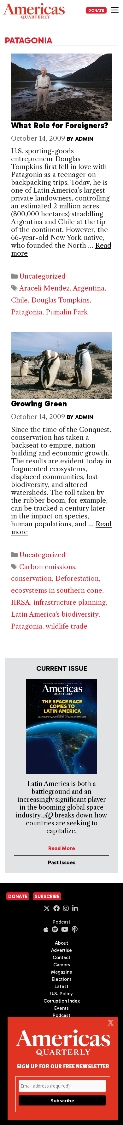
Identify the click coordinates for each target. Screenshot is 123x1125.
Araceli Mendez (44, 288)
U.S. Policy (61, 994)
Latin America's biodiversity (54, 614)
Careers (61, 965)
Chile (19, 300)
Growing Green (39, 404)
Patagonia (26, 312)
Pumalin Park (67, 312)
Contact (61, 957)
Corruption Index (62, 1001)
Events (61, 1008)
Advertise (61, 950)
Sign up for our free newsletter (62, 1066)
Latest (61, 986)
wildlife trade (66, 626)
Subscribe (47, 896)
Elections (62, 979)
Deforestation (77, 578)
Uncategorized (42, 276)
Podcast (61, 922)
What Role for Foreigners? (59, 125)
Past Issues (61, 862)
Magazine (61, 972)
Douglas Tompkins (60, 300)
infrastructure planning (69, 602)
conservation (31, 578)
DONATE (96, 10)
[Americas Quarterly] (34, 11)
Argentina (88, 288)
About (61, 943)
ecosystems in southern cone (56, 590)
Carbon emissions (47, 567)
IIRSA (20, 602)
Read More (61, 848)
